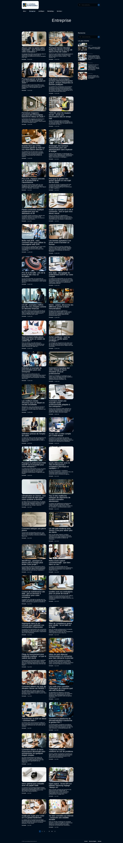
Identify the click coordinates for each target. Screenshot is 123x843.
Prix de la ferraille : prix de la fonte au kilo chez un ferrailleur (33, 275)
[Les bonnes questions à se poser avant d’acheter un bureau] (61, 231)
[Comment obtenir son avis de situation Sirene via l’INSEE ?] (34, 677)
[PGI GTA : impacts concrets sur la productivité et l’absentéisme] (34, 169)
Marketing (90, 62)
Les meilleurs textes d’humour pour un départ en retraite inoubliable (33, 403)
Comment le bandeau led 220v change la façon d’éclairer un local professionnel (59, 371)
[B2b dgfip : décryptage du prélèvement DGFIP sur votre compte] (61, 263)
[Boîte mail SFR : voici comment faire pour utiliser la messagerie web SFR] (34, 231)
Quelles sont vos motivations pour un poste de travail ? (61, 593)
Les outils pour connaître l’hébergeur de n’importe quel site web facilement (61, 688)
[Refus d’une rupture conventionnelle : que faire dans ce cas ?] (61, 551)
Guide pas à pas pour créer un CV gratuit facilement (33, 817)
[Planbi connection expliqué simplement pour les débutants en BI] (34, 200)
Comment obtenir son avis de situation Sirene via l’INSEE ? (34, 687)
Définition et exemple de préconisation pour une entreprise (32, 370)
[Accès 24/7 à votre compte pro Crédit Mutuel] (61, 424)
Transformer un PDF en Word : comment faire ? (34, 719)
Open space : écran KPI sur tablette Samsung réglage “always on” (60, 785)
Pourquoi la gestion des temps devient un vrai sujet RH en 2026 (60, 180)
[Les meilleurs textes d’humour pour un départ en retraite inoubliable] (34, 391)
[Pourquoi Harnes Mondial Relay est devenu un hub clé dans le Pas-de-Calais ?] (61, 39)
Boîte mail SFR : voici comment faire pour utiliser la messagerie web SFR (33, 242)
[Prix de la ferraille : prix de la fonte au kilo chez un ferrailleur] (34, 263)
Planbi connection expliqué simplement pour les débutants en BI (33, 211)
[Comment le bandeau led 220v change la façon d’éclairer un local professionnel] (61, 359)
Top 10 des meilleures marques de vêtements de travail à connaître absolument (59, 498)
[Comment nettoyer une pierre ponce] (34, 519)
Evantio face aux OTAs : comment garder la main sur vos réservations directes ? (33, 148)
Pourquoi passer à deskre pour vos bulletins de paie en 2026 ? (33, 81)
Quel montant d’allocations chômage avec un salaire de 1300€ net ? (33, 339)
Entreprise (24, 59)
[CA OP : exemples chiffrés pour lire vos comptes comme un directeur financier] (34, 295)
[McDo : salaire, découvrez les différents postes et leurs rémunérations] (61, 295)
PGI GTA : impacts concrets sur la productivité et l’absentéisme (33, 180)
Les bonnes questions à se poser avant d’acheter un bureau (60, 242)
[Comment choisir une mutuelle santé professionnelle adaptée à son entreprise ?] (61, 391)
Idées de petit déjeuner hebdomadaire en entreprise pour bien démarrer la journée (61, 656)
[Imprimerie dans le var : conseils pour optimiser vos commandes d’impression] (34, 614)
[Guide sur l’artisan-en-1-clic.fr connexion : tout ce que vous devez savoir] (61, 200)
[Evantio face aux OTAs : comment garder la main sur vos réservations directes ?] (34, 136)
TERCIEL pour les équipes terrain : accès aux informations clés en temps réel (60, 115)
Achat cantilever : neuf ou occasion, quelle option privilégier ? (59, 339)
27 (49, 831)
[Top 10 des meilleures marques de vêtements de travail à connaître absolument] (61, 486)
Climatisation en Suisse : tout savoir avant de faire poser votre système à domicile (34, 497)
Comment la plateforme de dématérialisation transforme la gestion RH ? (60, 720)
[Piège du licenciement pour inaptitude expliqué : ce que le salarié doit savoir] (34, 645)
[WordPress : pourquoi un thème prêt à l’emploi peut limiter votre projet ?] (34, 551)
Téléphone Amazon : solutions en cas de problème (61, 750)
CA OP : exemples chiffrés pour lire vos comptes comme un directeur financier (34, 307)
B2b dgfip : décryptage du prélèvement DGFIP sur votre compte (61, 275)
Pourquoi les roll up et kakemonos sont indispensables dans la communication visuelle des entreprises (93, 67)
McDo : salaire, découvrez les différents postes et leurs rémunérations (61, 307)
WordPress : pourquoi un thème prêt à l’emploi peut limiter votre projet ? (32, 562)
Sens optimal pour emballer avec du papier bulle (33, 785)
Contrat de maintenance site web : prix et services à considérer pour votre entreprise (33, 594)
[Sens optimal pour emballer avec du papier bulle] (34, 774)
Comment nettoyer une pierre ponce (34, 529)
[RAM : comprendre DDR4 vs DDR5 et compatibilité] (82, 47)
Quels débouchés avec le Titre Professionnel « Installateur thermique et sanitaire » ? (59, 465)
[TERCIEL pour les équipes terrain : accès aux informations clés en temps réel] (61, 103)
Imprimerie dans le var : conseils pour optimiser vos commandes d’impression (33, 625)
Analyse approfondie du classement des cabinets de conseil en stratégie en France (94, 57)
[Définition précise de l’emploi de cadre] (34, 424)
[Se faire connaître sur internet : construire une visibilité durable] (61, 806)
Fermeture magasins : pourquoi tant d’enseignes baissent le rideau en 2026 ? (33, 115)
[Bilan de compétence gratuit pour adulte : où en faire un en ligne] (61, 614)
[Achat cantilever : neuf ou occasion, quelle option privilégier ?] (61, 328)
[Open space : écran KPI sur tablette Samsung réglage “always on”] (61, 774)
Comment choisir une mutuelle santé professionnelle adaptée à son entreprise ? (59, 403)
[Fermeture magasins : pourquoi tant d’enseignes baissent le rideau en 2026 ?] (34, 103)
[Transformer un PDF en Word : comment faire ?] (34, 709)
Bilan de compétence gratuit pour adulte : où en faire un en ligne (60, 625)
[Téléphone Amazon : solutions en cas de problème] (61, 740)
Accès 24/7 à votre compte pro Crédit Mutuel (60, 435)
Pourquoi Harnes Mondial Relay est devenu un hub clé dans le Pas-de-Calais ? (60, 50)
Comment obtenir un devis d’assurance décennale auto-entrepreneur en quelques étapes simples (34, 752)
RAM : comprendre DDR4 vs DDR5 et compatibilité (94, 48)
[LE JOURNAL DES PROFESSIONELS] (30, 5)
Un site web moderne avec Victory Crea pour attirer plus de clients (60, 530)
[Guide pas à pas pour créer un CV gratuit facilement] (34, 806)
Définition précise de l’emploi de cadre (33, 435)
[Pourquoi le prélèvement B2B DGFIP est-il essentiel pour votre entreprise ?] (34, 453)
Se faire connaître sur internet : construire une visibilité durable (61, 817)
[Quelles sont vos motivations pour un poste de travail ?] (61, 582)
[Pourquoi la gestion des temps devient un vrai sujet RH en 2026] (61, 169)
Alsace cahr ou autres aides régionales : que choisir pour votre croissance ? (33, 50)
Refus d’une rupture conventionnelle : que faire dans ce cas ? (59, 562)
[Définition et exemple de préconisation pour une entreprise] (34, 359)
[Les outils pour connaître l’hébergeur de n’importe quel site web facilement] (61, 677)
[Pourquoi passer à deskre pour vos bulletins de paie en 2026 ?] (34, 70)
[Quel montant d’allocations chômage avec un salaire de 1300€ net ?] (34, 328)
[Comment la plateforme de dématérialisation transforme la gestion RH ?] (61, 709)
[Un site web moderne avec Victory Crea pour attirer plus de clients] (61, 519)
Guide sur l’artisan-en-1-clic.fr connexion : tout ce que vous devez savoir (61, 211)
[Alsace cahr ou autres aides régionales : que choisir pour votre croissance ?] (34, 39)
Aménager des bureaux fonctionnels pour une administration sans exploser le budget (60, 148)
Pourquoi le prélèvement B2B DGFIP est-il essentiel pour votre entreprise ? (34, 465)
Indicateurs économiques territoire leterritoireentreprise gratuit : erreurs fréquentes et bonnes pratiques (61, 82)
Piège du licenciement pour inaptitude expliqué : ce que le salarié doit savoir (34, 656)
